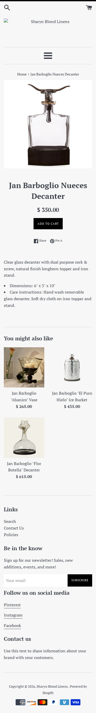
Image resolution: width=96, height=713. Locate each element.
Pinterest (12, 605)
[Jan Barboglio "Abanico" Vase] (24, 367)
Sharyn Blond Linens (52, 686)
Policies (11, 534)
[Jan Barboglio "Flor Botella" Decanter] (24, 437)
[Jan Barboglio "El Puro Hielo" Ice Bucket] (72, 367)
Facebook (12, 625)
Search (10, 521)
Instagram (13, 615)
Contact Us (14, 528)
